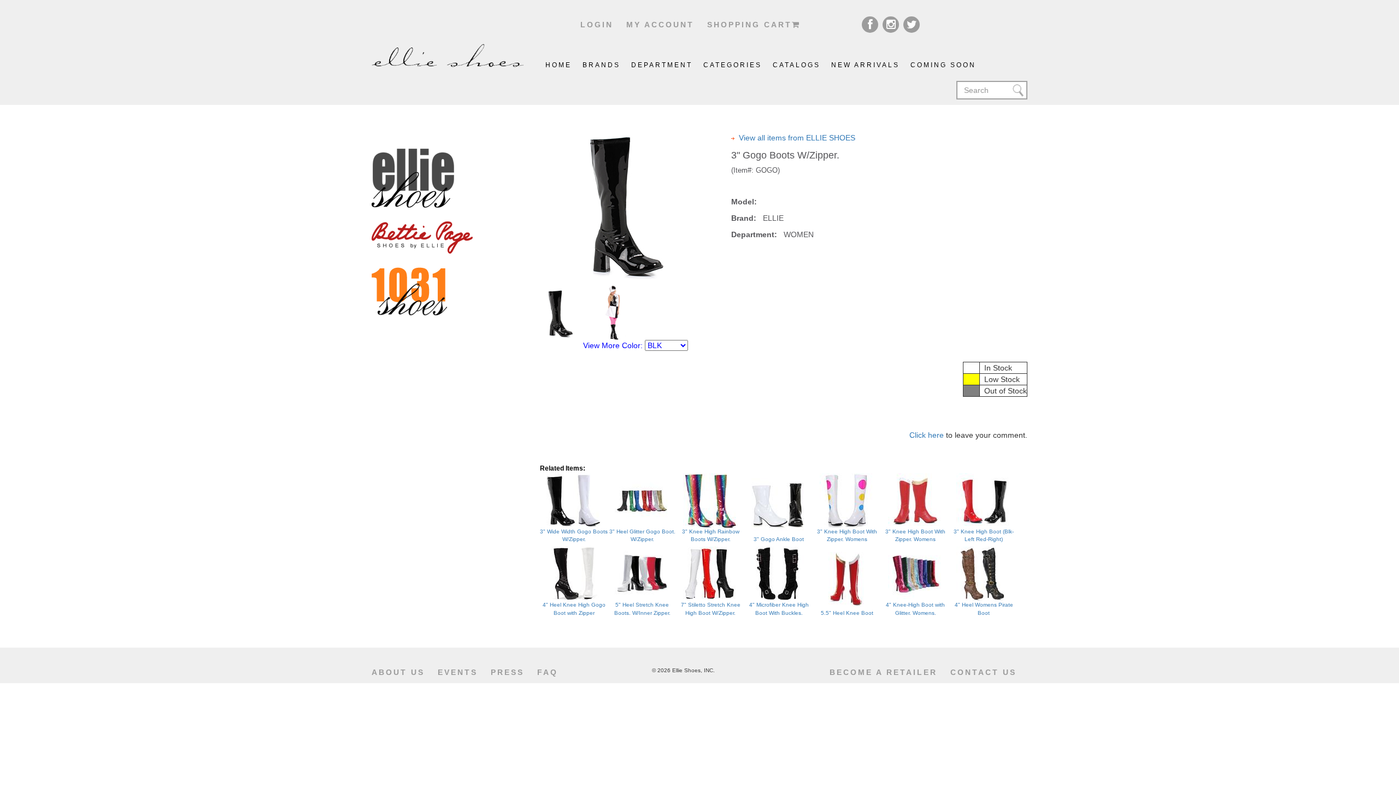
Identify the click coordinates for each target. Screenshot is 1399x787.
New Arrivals (865, 65)
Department (661, 65)
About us (398, 672)
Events (458, 672)
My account (660, 24)
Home (558, 65)
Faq (547, 672)
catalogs (796, 65)
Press (507, 672)
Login (596, 24)
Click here (926, 435)
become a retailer (883, 672)
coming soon (943, 65)
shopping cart (749, 24)
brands (601, 65)
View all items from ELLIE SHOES (797, 137)
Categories (732, 65)
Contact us (983, 672)
